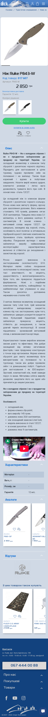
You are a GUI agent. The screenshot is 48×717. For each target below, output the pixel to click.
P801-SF (8, 536)
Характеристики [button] (16, 465)
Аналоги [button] (11, 499)
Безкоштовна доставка (13, 91)
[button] (5, 65)
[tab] (24, 148)
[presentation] (42, 520)
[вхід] (32, 4)
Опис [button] (8, 148)
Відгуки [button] (10, 556)
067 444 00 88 (24, 665)
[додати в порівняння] (19, 529)
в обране (28, 136)
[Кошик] (37, 4)
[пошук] (27, 4)
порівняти (20, 136)
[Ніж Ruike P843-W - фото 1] (24, 41)
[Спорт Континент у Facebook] (6, 698)
